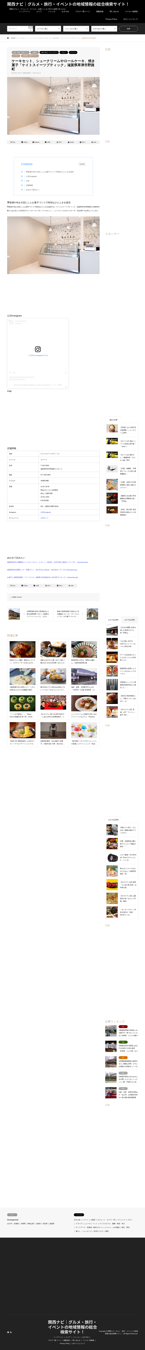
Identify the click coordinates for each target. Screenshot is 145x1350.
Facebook (8, 1332)
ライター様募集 (131, 11)
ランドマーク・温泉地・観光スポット (89, 1227)
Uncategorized (12, 1220)
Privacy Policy (111, 19)
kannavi (19, 597)
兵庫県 (23, 1223)
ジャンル (51, 11)
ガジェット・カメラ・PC (106, 1220)
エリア (39, 11)
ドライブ (79, 1223)
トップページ (24, 11)
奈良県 (45, 1223)
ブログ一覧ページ (82, 11)
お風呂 (93, 1220)
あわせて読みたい (33, 190)
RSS (11, 1332)
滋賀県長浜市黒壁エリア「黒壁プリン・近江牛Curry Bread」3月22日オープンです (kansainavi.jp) (42, 570)
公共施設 (116, 1227)
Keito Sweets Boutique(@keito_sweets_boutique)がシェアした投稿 (38, 385)
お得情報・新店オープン (29, 56)
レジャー (108, 1227)
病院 (107, 1231)
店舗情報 (29, 185)
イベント (85, 1220)
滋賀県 (35, 52)
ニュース (87, 1223)
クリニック (121, 1220)
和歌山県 (31, 1223)
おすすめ (65, 11)
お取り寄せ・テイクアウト (49, 52)
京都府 (16, 1223)
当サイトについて (130, 19)
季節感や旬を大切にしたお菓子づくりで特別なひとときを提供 (50, 172)
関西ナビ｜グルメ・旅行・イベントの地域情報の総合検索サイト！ (72, 1327)
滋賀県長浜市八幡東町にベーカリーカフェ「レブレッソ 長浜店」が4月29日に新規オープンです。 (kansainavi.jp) (47, 562)
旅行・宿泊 (126, 1227)
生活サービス (98, 1231)
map (27, 181)
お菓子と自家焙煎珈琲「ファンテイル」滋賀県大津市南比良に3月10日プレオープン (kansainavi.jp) (42, 577)
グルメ (64, 52)
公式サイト (44, 518)
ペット (95, 1223)
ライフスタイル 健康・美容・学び (112, 1223)
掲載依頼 (99, 11)
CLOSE (82, 164)
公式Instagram (31, 176)
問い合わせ (114, 11)
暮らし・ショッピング (84, 1231)
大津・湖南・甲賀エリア (20, 52)
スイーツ (73, 52)
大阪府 (38, 1223)
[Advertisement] (53, 294)
